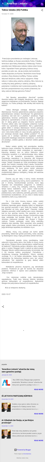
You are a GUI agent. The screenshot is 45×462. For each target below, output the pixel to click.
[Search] (42, 4)
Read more (38, 389)
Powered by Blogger (24, 450)
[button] (42, 10)
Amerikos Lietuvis (17, 3)
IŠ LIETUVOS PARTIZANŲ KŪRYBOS (17, 396)
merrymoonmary (27, 454)
